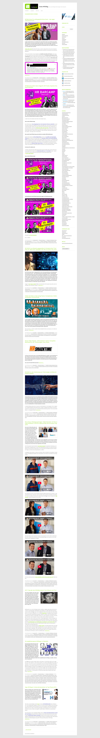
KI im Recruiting (35, 290)
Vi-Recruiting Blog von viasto (66, 219)
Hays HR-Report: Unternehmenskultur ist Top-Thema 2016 (40, 687)
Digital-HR (40, 289)
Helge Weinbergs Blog (65, 142)
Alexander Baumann (34, 333)
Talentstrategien (29, 241)
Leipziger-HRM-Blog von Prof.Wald (67, 167)
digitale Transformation (42, 722)
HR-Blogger (26, 80)
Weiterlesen (27, 75)
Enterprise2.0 (64, 36)
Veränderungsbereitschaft (40, 725)
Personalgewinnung (47, 335)
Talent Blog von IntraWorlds (66, 210)
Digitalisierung (36, 635)
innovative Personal (51, 242)
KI (32, 290)
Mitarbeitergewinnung (47, 724)
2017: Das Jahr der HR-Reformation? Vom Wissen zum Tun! (40, 590)
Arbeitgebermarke (45, 675)
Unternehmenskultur (28, 682)
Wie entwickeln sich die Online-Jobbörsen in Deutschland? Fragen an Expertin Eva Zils (69, 106)
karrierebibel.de (64, 161)
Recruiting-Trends (31, 336)
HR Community (31, 242)
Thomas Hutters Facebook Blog (67, 212)
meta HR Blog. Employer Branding (31, 680)
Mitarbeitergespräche (39, 636)
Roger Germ (65, 102)
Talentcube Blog (64, 211)
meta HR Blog (43, 7)
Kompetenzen (28, 636)
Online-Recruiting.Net (65, 176)
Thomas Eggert (50, 681)
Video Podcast (36, 367)
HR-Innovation (54, 289)
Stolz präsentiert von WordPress (29, 733)
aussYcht (63, 116)
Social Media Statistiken (65, 201)
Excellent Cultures (65, 132)
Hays (38, 703)
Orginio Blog (64, 177)
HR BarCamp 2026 (50, 241)
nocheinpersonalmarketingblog (67, 175)
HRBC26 (47, 242)
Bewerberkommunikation (38, 634)
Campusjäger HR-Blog (65, 120)
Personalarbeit (54, 80)
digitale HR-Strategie (31, 635)
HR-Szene (47, 80)
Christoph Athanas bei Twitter (68, 73)
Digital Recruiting (40, 333)
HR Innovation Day (45, 289)
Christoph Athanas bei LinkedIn (69, 78)
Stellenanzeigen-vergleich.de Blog (67, 206)
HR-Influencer (38, 80)
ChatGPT (27, 415)
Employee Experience (32, 415)
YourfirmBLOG (64, 224)
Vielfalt (45, 725)
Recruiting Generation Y (65, 189)
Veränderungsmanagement (50, 636)
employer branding (42, 366)
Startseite (26, 10)
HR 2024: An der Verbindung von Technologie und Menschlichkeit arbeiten (41, 372)
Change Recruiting (41, 582)
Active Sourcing (33, 675)
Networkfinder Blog (65, 172)
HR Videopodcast (54, 333)
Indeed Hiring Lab (43, 583)
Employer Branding (52, 365)
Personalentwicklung (65, 41)
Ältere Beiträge (28, 729)
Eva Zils (40, 676)
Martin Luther (33, 636)
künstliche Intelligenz (41, 290)
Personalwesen (34, 81)
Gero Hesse (47, 366)
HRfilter (63, 234)
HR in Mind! (64, 145)
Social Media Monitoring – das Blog (67, 199)
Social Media (40, 681)
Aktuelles (48, 77)
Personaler (34, 416)
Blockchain (45, 413)
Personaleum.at (64, 181)
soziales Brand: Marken (65, 205)
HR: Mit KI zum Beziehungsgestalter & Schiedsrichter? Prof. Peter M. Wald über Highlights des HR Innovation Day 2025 (41, 248)
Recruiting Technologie (49, 416)
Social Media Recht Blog (65, 200)
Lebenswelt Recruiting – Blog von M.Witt (68, 166)
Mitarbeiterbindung (48, 290)
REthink (63, 191)
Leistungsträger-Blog (65, 169)
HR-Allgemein (52, 77)
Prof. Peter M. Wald (40, 291)
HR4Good (63, 151)
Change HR (37, 366)
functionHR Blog (64, 135)
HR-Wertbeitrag (50, 635)
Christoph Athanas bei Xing (68, 76)
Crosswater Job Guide (65, 122)
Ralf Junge (28, 681)
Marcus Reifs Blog (64, 171)
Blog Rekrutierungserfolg (66, 118)
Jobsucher (51, 583)
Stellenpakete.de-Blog (65, 207)
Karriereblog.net (64, 164)
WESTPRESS (40, 682)
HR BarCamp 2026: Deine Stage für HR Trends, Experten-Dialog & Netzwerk (41, 86)
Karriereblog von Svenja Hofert (67, 162)
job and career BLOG (65, 157)
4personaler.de (64, 230)
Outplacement (53, 290)
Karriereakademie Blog (65, 160)
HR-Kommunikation (50, 677)
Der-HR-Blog (64, 123)
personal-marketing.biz (65, 180)
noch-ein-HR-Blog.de (65, 174)
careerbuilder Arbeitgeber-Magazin (67, 121)
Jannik (64, 94)
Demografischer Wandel (49, 634)
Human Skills (52, 415)
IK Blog (63, 152)
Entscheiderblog (64, 131)
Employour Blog (64, 128)
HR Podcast (45, 333)
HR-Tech (45, 415)
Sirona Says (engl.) (65, 196)
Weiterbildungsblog (65, 220)
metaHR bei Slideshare (67, 80)
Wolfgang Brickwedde (47, 585)
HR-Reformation (41, 635)
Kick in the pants (64, 165)
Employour (36, 676)
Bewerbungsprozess (40, 413)
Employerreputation (65, 127)
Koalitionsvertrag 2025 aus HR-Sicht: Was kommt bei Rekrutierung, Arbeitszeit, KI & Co (69, 64)
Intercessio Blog (64, 156)
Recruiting (38, 81)
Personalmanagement (28, 81)
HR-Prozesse (41, 415)
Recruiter (53, 584)
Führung (51, 721)
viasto (37, 682)
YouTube (52, 585)
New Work (38, 680)
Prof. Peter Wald (49, 584)
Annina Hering (36, 582)
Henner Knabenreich (54, 582)
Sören (64, 91)
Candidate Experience (50, 413)
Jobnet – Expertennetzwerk (66, 159)
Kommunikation (34, 724)
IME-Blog (63, 154)
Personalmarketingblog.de (66, 184)
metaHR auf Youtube (67, 85)
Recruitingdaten (36, 336)
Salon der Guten (64, 194)
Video (33, 367)
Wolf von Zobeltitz (41, 585)
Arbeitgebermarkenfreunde (66, 112)
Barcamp (42, 241)
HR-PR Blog (63, 150)
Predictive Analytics (40, 416)
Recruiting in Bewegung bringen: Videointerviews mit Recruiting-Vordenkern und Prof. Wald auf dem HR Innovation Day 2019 (41, 423)
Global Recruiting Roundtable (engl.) (67, 140)
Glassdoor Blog (64, 137)
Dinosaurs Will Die (65, 125)
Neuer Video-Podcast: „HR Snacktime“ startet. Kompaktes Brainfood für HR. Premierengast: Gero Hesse (40, 341)
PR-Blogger (63, 186)
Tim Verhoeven (55, 681)
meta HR (37, 10)
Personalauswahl (43, 680)
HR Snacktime (49, 333)
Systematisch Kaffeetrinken (66, 209)
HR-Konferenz (43, 80)
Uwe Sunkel (33, 682)
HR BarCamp (64, 231)
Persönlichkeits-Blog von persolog (67, 185)
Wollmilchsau (44, 682)
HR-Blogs (45, 677)
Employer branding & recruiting (67, 126)
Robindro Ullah (36, 681)
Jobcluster (30, 335)
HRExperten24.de (64, 233)
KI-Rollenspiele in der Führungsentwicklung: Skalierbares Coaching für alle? (68, 56)
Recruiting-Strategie (30, 585)
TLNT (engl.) (64, 215)
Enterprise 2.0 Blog (65, 130)
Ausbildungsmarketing (65, 115)
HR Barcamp (46, 241)
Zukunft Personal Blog (65, 225)
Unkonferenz (43, 81)
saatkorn (63, 192)
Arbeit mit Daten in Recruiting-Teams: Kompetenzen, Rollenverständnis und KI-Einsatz (41, 296)
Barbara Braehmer (51, 675)
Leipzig (54, 583)
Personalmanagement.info (66, 238)
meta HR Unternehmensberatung (67, 243)
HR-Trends (50, 80)
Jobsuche (47, 583)
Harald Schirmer (64, 141)
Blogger (32, 10)
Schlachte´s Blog (64, 195)
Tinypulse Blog (64, 214)
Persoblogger (64, 179)
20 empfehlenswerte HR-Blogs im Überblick (36, 641)
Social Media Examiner (65, 197)
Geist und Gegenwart (65, 136)
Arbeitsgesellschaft (65, 113)
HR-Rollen (26, 290)
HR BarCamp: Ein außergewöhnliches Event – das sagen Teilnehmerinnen (40, 19)
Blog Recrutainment (65, 117)
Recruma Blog (64, 190)
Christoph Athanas (42, 77)
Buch (42, 10)
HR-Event (30, 80)
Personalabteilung (30, 416)
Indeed (39, 583)
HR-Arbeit (37, 415)
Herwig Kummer (28, 677)
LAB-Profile (63, 40)
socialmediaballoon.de (65, 204)
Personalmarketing (53, 335)
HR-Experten (34, 80)
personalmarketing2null (65, 182)
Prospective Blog (64, 187)
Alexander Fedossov (39, 675)
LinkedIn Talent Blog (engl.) (66, 170)
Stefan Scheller (45, 681)
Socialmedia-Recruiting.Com (66, 202)
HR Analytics (33, 677)
